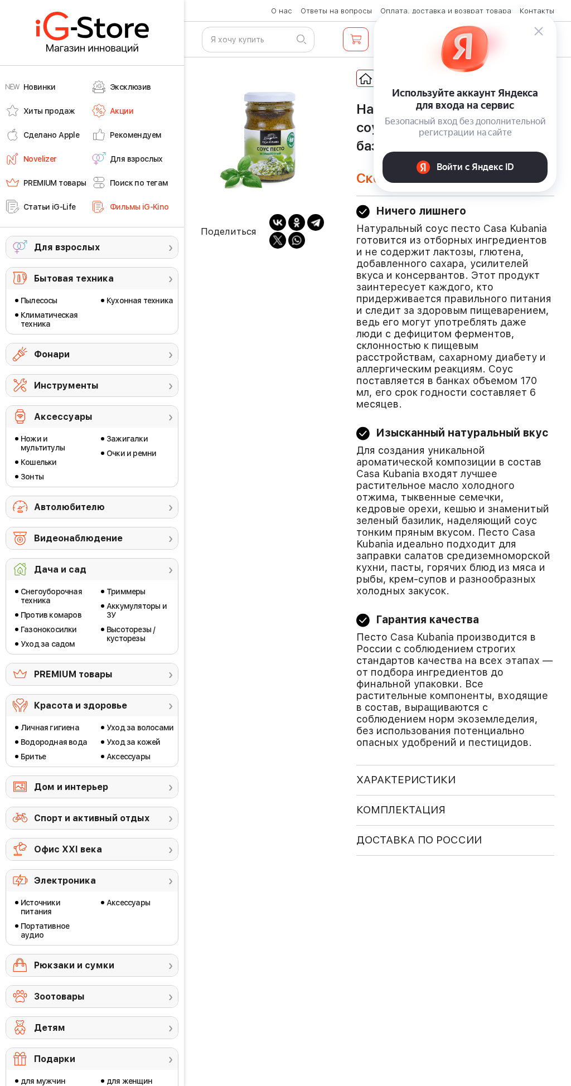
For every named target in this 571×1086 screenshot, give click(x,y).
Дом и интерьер (71, 787)
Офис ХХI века (68, 849)
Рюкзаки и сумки (74, 965)
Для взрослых (67, 247)
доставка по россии (419, 839)
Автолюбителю (69, 507)
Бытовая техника (74, 278)
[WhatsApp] (296, 240)
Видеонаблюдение (78, 538)
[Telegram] (315, 222)
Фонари (52, 354)
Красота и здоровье (80, 705)
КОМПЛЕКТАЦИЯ (401, 809)
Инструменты (66, 385)
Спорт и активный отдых (91, 818)
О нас (281, 11)
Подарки (54, 1059)
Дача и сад (60, 569)
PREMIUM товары (73, 674)
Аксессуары (63, 416)
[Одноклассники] (296, 222)
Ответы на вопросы (336, 11)
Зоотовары (59, 996)
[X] (277, 240)
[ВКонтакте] (277, 222)
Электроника (65, 880)
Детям (49, 1027)
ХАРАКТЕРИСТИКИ (406, 779)
